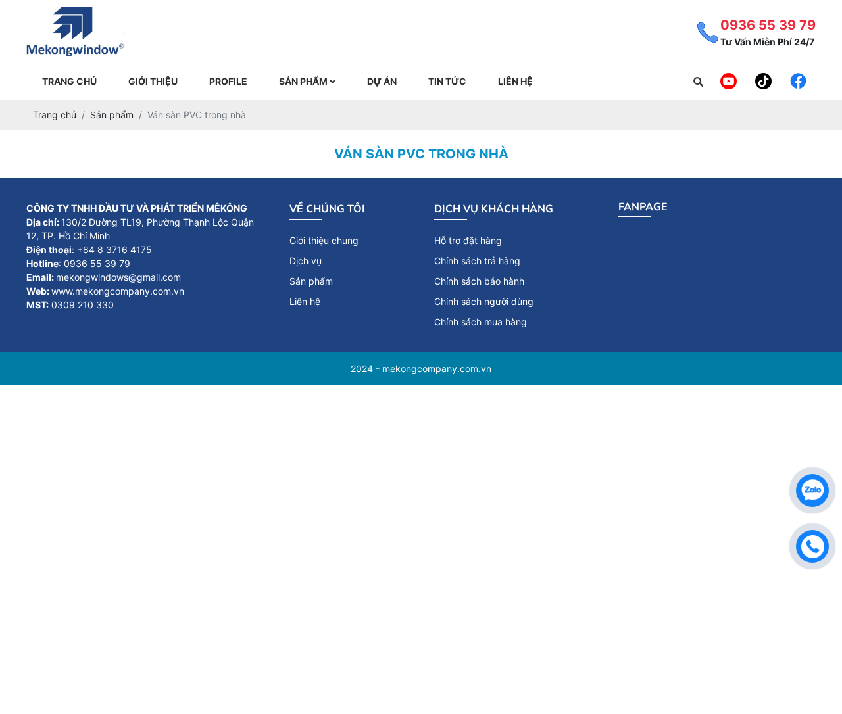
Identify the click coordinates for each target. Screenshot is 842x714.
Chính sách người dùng (483, 301)
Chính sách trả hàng (477, 260)
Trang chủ (69, 81)
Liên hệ (515, 81)
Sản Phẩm (304, 81)
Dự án (382, 81)
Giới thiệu (153, 81)
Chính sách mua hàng (480, 321)
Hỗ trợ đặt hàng (468, 240)
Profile (228, 81)
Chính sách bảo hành (479, 281)
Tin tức (447, 81)
